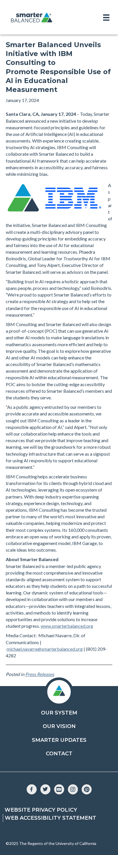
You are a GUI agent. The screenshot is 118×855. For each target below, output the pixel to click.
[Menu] (106, 17)
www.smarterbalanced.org (67, 626)
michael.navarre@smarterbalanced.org (45, 649)
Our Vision (59, 726)
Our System (59, 713)
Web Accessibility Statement (50, 818)
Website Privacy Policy (41, 810)
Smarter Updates (59, 740)
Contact (59, 753)
